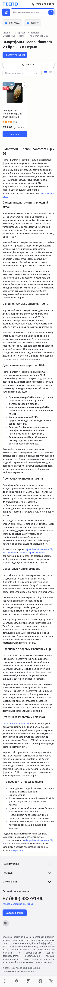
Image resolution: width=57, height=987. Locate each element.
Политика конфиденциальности (19, 971)
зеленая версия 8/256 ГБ (32, 552)
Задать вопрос (14, 912)
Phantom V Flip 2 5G (15, 55)
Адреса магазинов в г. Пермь (18, 904)
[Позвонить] (5, 981)
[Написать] (28, 981)
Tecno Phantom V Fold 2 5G (16, 723)
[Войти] (40, 981)
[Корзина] (51, 981)
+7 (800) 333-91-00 (44, 4)
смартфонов (17, 850)
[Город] (17, 981)
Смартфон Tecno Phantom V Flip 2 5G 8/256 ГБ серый (13, 113)
